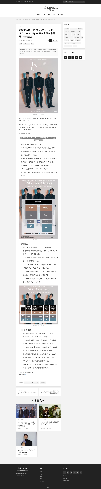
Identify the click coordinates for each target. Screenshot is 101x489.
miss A (78, 43)
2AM (69, 43)
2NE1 (71, 37)
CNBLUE (78, 34)
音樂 (42, 419)
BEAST (66, 37)
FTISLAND (77, 40)
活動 (23, 26)
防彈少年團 (76, 37)
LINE (33, 382)
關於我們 (18, 1)
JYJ (65, 46)
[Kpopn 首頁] (50, 8)
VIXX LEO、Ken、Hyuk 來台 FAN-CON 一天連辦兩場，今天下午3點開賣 (26, 424)
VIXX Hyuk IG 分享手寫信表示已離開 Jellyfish (26, 451)
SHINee (78, 31)
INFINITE (67, 40)
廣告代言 (73, 31)
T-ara (73, 43)
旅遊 (54, 15)
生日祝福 (80, 28)
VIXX (21, 43)
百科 (49, 15)
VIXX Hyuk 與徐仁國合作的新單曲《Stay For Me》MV (50, 423)
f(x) (82, 37)
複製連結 (43, 382)
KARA (72, 40)
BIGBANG (67, 31)
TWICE (69, 46)
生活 (44, 15)
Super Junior (73, 28)
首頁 (17, 19)
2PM (66, 34)
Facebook (27, 382)
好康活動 (60, 15)
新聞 (38, 15)
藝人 (18, 447)
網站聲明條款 (30, 1)
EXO (70, 34)
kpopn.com (28, 375)
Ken (32, 43)
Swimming (23, 40)
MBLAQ (75, 46)
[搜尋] (83, 2)
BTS (74, 34)
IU (65, 43)
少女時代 (67, 28)
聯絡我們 (24, 1)
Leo (28, 43)
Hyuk (25, 43)
